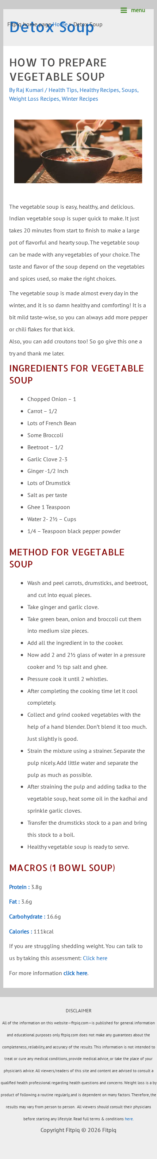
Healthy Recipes (99, 90)
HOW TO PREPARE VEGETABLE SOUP (58, 69)
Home (60, 24)
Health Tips (63, 90)
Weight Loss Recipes (34, 99)
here (129, 1118)
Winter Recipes (80, 99)
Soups (129, 90)
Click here (95, 958)
